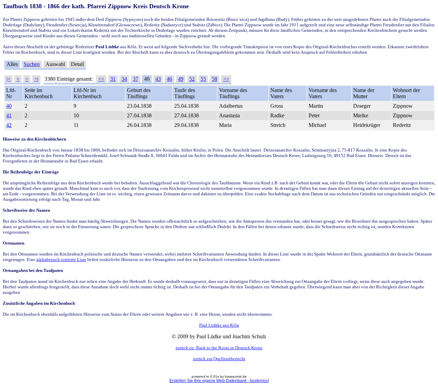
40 (9, 106)
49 (180, 79)
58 (214, 79)
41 (9, 115)
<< (101, 79)
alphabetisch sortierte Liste (61, 259)
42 (9, 125)
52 (192, 79)
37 (135, 79)
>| (36, 79)
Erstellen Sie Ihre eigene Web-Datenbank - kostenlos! (219, 380)
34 (124, 79)
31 (113, 79)
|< (9, 79)
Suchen (32, 64)
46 (169, 79)
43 (158, 79)
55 (203, 79)
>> (226, 79)
